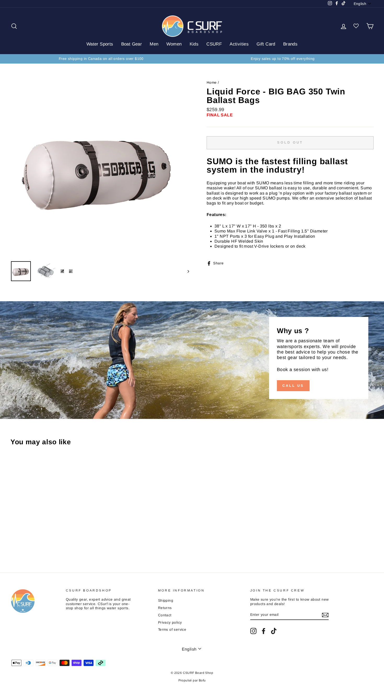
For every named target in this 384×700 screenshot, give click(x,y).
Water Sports (99, 44)
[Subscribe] (325, 615)
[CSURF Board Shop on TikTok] (274, 631)
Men (154, 44)
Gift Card (266, 44)
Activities (239, 44)
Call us (293, 386)
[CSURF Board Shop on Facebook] (263, 631)
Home (212, 82)
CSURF (214, 44)
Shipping (165, 600)
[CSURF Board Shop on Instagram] (253, 631)
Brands (290, 44)
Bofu (202, 680)
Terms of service (172, 629)
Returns (165, 608)
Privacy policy (170, 622)
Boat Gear (131, 44)
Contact (165, 615)
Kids (194, 44)
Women (174, 44)
